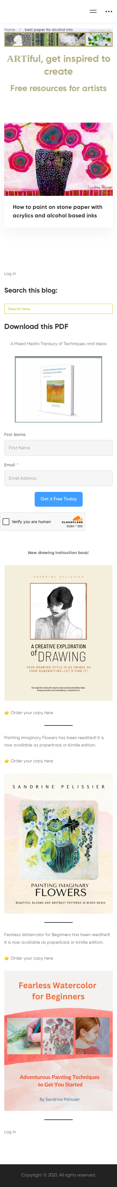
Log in (10, 274)
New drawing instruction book (58, 553)
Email (9, 465)
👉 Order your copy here (28, 713)
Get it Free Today (59, 499)
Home (9, 30)
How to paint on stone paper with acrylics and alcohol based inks (58, 212)
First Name (15, 435)
